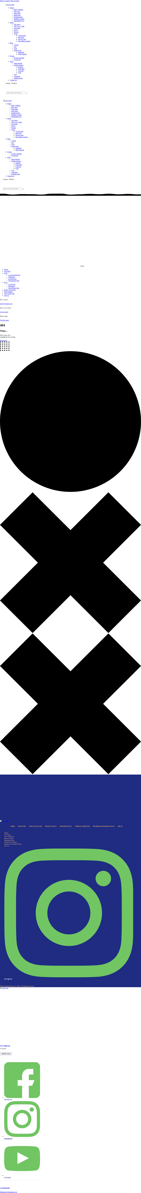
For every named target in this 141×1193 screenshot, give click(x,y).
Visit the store (4, 320)
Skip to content (5, 1)
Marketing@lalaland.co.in (8, 1192)
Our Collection (35, 826)
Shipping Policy (66, 826)
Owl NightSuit (5, 1046)
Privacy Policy (51, 826)
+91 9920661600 (5, 1188)
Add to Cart (6, 1054)
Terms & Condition (82, 826)
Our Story (22, 826)
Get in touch (4, 312)
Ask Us (120, 826)
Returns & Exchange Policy (104, 826)
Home (13, 826)
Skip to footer (14, 1)
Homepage (3, 340)
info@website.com (6, 304)
